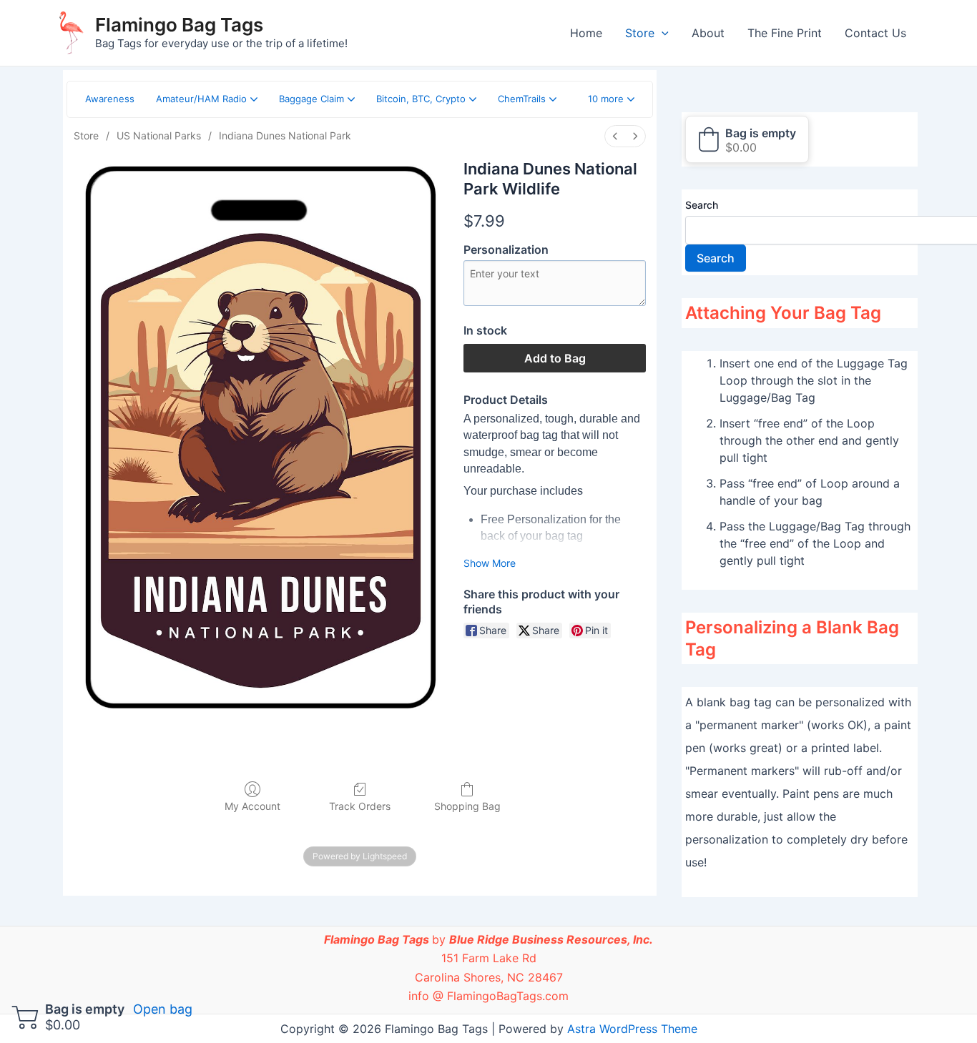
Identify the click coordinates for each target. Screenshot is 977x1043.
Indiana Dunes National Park (285, 135)
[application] (661, 32)
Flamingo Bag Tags (179, 25)
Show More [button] (489, 563)
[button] (611, 99)
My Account (252, 806)
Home (586, 33)
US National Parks (159, 135)
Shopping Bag (467, 806)
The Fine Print (784, 33)
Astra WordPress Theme (632, 1029)
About (708, 33)
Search (701, 205)
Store (639, 33)
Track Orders (360, 806)
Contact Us (875, 33)
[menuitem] (615, 136)
